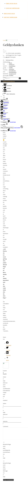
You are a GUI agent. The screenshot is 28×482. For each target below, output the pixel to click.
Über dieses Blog (11, 3)
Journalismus (12, 70)
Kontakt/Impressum (12, 8)
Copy (17, 127)
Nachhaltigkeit (12, 72)
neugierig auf (12, 74)
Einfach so (11, 64)
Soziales (11, 75)
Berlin (10, 63)
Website (5, 421)
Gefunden (11, 69)
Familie (5, 40)
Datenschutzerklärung (9, 81)
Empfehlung (12, 66)
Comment (5, 426)
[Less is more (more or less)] (6, 368)
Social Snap (13, 122)
